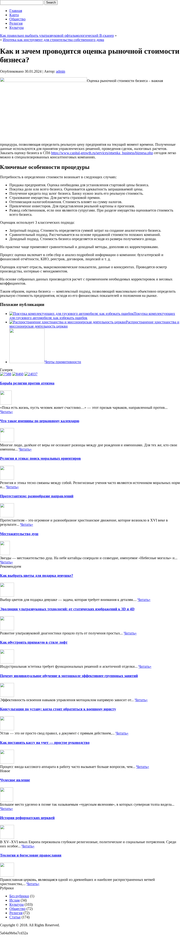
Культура (16, 28)
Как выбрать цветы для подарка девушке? (36, 576)
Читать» (6, 412)
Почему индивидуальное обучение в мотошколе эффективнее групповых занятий (69, 676)
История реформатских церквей (27, 818)
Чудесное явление (15, 780)
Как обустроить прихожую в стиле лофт (34, 642)
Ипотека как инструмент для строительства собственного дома (53, 40)
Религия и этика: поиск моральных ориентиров (40, 458)
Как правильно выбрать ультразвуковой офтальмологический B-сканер (57, 35)
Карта (14, 15)
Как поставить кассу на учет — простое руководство (45, 743)
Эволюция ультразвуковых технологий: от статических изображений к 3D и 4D (67, 609)
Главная (15, 11)
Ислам (14, 900)
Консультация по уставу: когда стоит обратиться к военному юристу (58, 709)
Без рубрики (19, 896)
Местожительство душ (19, 534)
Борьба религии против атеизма (27, 383)
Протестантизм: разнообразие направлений (36, 496)
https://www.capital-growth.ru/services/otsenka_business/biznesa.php (102, 153)
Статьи (15, 917)
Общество (17, 19)
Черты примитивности (63, 362)
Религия (15, 23)
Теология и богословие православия (30, 855)
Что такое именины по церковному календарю (39, 421)
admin (60, 71)
